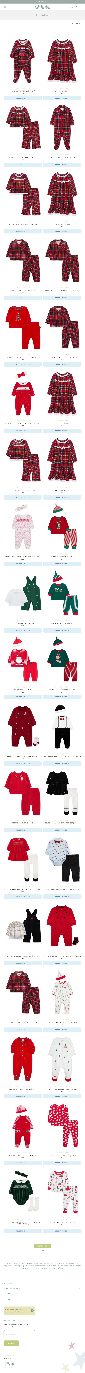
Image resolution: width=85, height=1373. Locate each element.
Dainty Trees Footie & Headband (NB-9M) (22, 424)
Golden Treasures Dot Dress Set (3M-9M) (62, 823)
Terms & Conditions (9, 1355)
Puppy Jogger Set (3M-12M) (62, 557)
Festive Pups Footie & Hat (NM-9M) (62, 1022)
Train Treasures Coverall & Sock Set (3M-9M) (62, 956)
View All (42, 1250)
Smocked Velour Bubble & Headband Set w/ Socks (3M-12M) (22, 1223)
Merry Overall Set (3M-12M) (22, 623)
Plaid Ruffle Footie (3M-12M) (23, 91)
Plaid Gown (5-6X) (62, 224)
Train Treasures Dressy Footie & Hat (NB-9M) (62, 756)
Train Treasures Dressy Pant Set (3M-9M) (62, 889)
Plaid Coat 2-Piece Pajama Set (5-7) (23, 290)
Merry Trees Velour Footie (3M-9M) (62, 1089)
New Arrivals (42, 2)
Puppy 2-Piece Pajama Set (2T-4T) (62, 1222)
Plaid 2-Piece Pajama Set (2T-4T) (22, 157)
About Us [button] (8, 1294)
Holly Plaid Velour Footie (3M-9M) (23, 1089)
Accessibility (7, 1351)
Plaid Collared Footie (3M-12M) (62, 157)
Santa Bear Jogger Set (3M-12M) (62, 690)
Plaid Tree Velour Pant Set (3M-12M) (22, 357)
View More (42, 1246)
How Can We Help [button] (12, 1288)
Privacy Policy (7, 1358)
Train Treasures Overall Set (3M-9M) (23, 956)
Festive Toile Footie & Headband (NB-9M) (22, 557)
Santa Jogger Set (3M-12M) (23, 690)
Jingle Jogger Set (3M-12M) (62, 623)
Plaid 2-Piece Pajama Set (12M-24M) (22, 224)
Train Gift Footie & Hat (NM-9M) (23, 1156)
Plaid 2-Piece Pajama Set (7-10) (23, 490)
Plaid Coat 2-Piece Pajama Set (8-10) (62, 357)
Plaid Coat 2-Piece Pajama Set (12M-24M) (62, 290)
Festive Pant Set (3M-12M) (22, 823)
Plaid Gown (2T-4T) (62, 91)
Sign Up (11, 1343)
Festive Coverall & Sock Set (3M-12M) (22, 756)
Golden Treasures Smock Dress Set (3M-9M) (22, 889)
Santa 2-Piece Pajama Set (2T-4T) (62, 1156)
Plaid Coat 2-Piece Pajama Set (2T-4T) (23, 1022)
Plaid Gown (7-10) (62, 424)
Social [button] (7, 1299)
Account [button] (8, 1283)
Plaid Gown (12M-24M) (62, 490)
